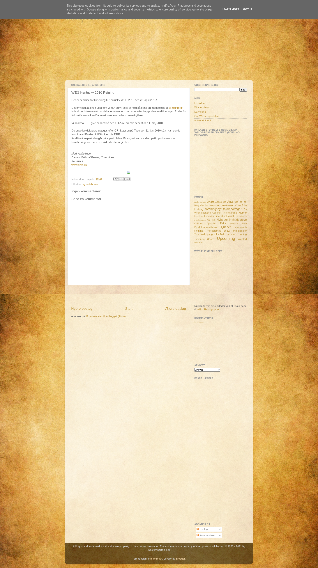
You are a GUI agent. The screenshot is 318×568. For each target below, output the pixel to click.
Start (128, 308)
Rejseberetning (213, 231)
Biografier (199, 205)
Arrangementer (237, 201)
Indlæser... (200, 322)
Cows (238, 205)
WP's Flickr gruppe (208, 309)
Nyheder (222, 219)
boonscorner (212, 205)
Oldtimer (198, 223)
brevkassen (227, 205)
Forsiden (199, 103)
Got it (247, 9)
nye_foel (211, 220)
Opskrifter (211, 223)
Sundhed (199, 234)
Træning (242, 234)
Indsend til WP (202, 120)
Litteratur (220, 216)
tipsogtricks (212, 234)
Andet (210, 201)
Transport (230, 234)
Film (244, 205)
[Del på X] (121, 179)
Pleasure (234, 223)
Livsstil (230, 216)
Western (198, 242)
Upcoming (226, 238)
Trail (222, 234)
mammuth (156, 558)
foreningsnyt (213, 209)
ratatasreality (240, 227)
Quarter (226, 227)
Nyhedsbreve (90, 184)
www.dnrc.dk (79, 165)
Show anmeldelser (235, 230)
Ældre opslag (175, 308)
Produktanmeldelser (206, 227)
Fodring (198, 209)
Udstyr (211, 239)
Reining (198, 230)
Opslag (203, 529)
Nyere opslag (81, 308)
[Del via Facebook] (125, 179)
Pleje (244, 223)
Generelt (216, 213)
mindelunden (200, 220)
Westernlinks (201, 107)
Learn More (230, 9)
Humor (243, 212)
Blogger (180, 558)
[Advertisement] (159, 54)
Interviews (199, 216)
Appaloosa (220, 202)
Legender (209, 216)
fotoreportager (232, 209)
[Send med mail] (114, 179)
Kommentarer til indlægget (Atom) (106, 316)
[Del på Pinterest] (128, 179)
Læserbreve (241, 216)
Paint (223, 223)
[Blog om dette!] (118, 179)
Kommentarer (207, 535)
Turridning (199, 239)
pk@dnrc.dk (176, 107)
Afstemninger (200, 202)
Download (200, 112)
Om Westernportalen (206, 116)
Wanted (242, 239)
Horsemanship (230, 213)
